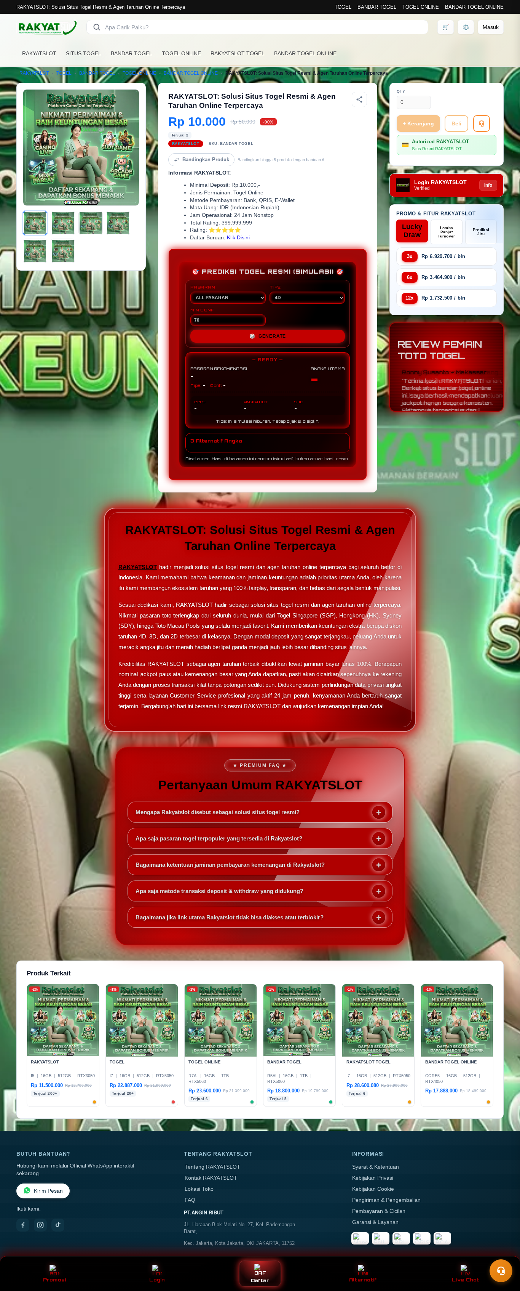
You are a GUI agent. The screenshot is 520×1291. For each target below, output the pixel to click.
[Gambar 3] (90, 223)
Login (157, 1280)
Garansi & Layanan (375, 1222)
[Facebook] (22, 1225)
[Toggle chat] (501, 1270)
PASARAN (202, 287)
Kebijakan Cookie (373, 1189)
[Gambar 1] (35, 223)
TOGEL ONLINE (420, 7)
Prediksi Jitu (481, 232)
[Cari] (96, 27)
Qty (401, 91)
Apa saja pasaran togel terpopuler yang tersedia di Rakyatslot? (219, 838)
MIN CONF (202, 310)
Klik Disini (238, 238)
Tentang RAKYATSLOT (212, 1167)
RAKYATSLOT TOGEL (238, 53)
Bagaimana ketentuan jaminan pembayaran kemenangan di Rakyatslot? (230, 864)
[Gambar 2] (63, 223)
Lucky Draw (412, 231)
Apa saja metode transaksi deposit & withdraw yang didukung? (219, 891)
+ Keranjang (418, 123)
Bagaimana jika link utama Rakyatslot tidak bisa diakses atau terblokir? (230, 917)
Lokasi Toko (199, 1189)
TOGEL (343, 7)
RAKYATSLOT (39, 53)
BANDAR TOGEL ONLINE (474, 7)
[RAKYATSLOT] (46, 27)
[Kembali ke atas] (503, 1252)
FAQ (190, 1200)
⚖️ (466, 27)
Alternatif (363, 1280)
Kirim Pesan (48, 1191)
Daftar (260, 1280)
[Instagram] (40, 1225)
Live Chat (465, 1280)
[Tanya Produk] (481, 123)
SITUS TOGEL (83, 53)
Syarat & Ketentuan (375, 1167)
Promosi (54, 1280)
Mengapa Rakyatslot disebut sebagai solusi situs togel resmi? (218, 812)
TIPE (275, 287)
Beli (456, 123)
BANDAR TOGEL (376, 7)
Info (488, 185)
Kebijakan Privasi (372, 1178)
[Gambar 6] (63, 251)
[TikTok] (57, 1225)
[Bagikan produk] (359, 99)
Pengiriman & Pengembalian (386, 1200)
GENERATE (267, 336)
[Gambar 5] (35, 251)
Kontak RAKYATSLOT (211, 1178)
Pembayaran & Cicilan (378, 1211)
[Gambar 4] (118, 223)
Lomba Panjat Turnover (446, 232)
